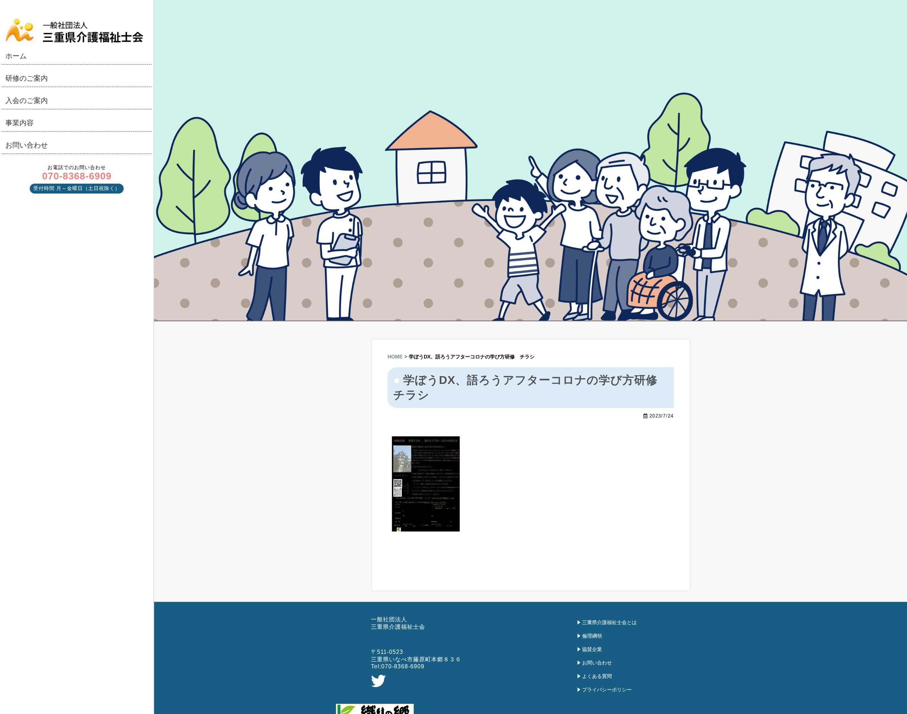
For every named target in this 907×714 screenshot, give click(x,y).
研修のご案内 (26, 78)
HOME (395, 356)
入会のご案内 (26, 100)
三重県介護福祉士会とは (609, 622)
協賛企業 (592, 649)
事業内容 (19, 123)
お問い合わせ (26, 145)
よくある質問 (597, 676)
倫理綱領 (592, 636)
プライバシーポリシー (607, 689)
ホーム (16, 56)
